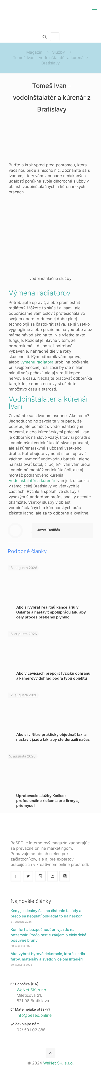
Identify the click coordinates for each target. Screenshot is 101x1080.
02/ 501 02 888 (31, 1030)
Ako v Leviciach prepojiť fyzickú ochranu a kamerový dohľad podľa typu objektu (53, 676)
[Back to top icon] (50, 1053)
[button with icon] (16, 876)
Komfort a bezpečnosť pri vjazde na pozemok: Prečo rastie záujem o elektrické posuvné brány (48, 935)
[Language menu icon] (54, 36)
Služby (58, 52)
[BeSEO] (50, 15)
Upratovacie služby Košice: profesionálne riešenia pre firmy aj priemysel (47, 800)
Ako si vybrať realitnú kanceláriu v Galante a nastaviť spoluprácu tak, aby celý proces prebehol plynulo (51, 612)
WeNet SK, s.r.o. (32, 990)
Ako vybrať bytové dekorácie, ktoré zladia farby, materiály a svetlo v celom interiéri (48, 956)
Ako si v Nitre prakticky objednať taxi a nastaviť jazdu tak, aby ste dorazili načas (53, 737)
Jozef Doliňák (48, 530)
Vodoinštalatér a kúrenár (32, 480)
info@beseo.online (34, 1015)
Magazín (34, 52)
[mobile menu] (95, 9)
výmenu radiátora (37, 362)
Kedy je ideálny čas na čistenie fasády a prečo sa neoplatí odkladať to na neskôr (46, 913)
